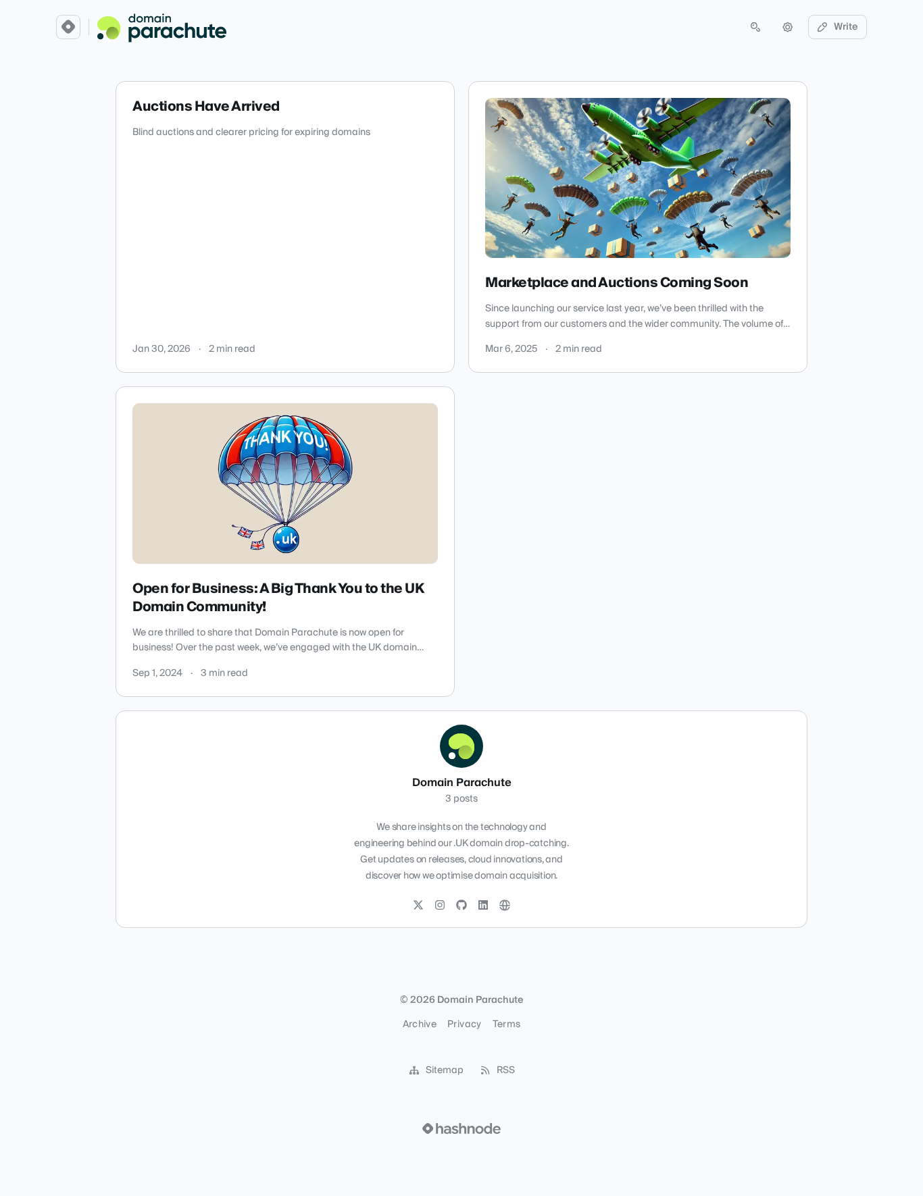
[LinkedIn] (483, 906)
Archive (419, 1024)
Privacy (464, 1024)
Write (846, 27)
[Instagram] (440, 906)
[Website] (505, 906)
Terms (507, 1024)
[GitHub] (461, 906)
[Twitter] (418, 906)
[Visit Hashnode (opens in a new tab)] (461, 1128)
